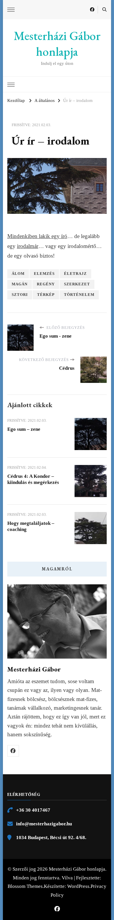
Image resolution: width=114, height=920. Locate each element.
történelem (79, 295)
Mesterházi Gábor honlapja (57, 44)
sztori (20, 295)
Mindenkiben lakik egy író (37, 236)
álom (18, 274)
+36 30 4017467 (33, 810)
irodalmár (27, 246)
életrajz (75, 274)
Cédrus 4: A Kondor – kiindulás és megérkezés (33, 479)
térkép (46, 295)
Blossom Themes (25, 886)
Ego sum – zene (23, 429)
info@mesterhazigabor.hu (44, 824)
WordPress (78, 886)
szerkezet (77, 284)
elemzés (44, 274)
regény (46, 284)
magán (19, 284)
